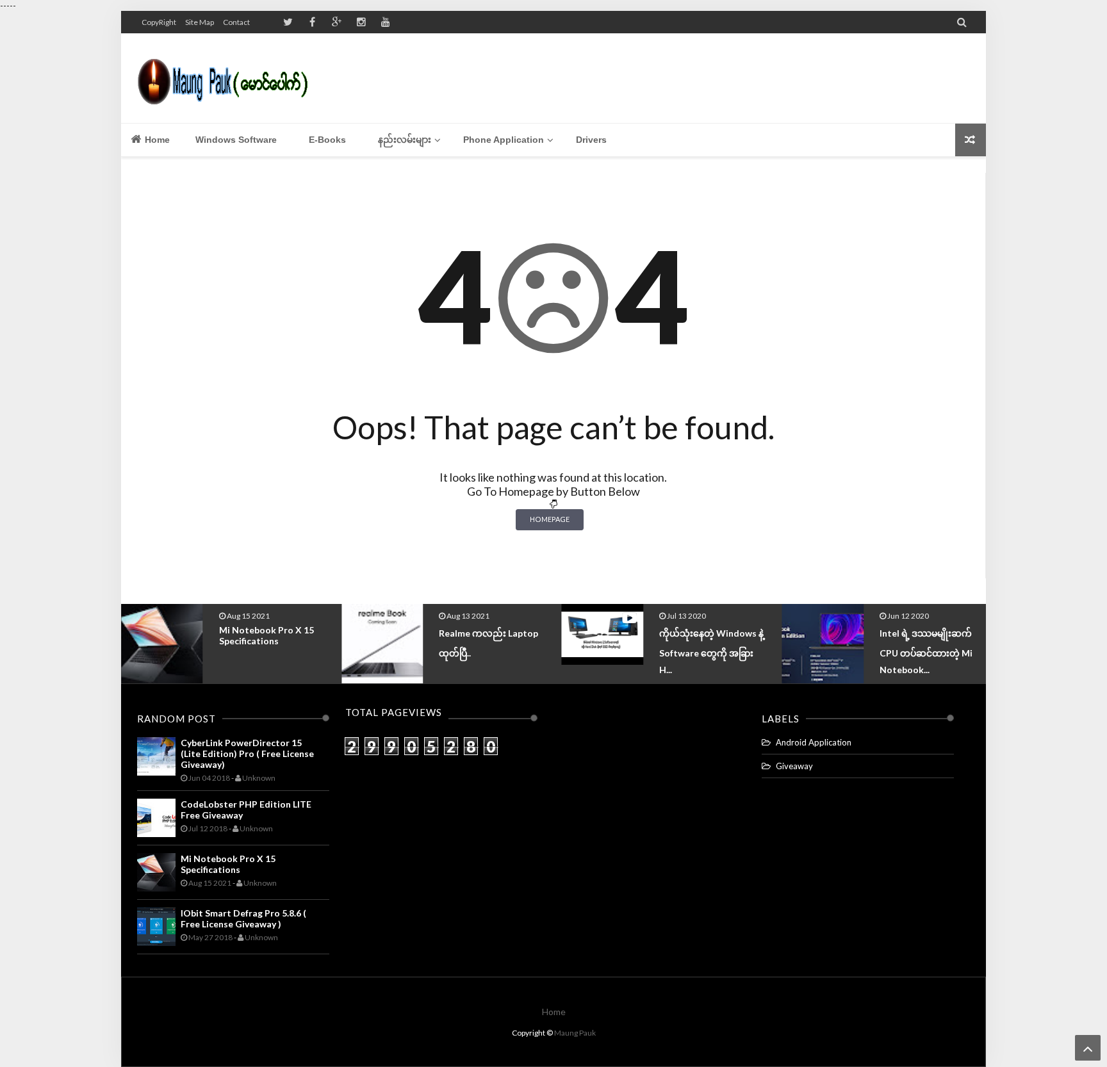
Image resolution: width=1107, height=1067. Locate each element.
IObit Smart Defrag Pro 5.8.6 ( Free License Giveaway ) (243, 918)
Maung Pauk (575, 1033)
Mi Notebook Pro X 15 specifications (266, 635)
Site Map (199, 22)
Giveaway (794, 766)
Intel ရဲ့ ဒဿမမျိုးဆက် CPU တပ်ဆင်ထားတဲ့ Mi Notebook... (926, 651)
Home (156, 139)
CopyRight (159, 22)
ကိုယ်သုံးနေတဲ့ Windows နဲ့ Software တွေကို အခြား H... (711, 651)
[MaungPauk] (228, 78)
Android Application (813, 742)
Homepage (550, 519)
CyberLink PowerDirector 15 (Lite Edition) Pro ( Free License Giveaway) (247, 753)
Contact (236, 22)
